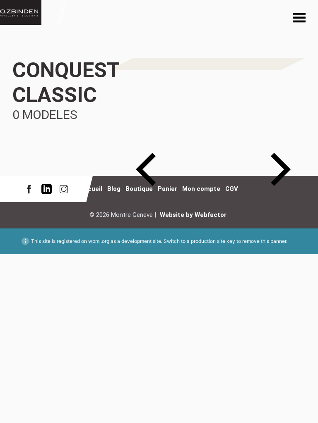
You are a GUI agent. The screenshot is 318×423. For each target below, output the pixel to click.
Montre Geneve (20, 12)
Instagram (63, 189)
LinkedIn (46, 189)
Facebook (29, 189)
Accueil (91, 188)
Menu (299, 18)
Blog (113, 188)
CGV (231, 188)
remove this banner (264, 241)
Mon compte (201, 188)
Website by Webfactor (193, 215)
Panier (167, 188)
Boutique (139, 188)
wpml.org (98, 241)
